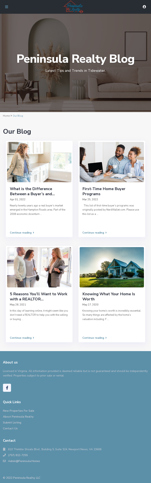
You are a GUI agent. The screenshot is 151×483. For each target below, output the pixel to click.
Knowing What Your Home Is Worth (108, 296)
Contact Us (10, 428)
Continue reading (21, 232)
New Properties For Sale (18, 411)
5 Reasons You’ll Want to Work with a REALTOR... (38, 296)
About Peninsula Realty (18, 417)
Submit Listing (12, 422)
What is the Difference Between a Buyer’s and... (32, 191)
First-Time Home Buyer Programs (103, 191)
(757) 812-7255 (18, 455)
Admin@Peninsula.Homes (24, 461)
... (41, 214)
